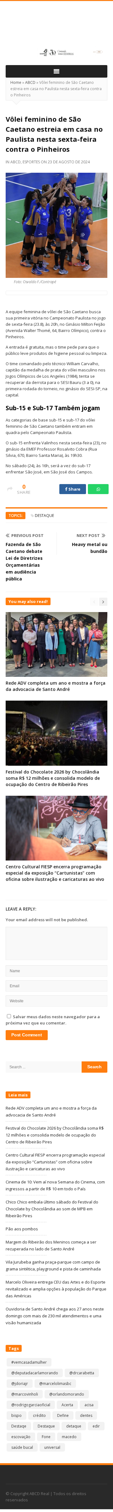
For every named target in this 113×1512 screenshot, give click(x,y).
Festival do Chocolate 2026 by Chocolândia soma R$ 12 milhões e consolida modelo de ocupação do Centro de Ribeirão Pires (53, 778)
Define (63, 1415)
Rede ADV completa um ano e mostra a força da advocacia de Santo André (55, 686)
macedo (69, 1436)
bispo (16, 1415)
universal (52, 1447)
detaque (73, 1426)
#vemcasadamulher (29, 1362)
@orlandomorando (66, 1394)
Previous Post (27, 535)
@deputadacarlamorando (34, 1373)
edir (96, 1426)
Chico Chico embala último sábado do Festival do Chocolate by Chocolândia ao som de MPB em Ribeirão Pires (52, 1208)
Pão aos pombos (22, 1229)
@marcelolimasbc (55, 1383)
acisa (89, 1404)
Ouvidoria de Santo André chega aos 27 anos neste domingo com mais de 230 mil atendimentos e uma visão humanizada (55, 1316)
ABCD (30, 82)
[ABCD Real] (56, 26)
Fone (46, 1436)
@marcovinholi (24, 1394)
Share (74, 489)
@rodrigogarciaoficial (30, 1404)
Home (15, 82)
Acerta (67, 1404)
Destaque (44, 515)
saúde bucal (22, 1447)
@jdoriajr (19, 1383)
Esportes (31, 162)
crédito (39, 1415)
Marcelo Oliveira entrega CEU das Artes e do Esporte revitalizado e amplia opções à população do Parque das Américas (56, 1289)
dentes (86, 1415)
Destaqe (18, 1426)
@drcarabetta (81, 1373)
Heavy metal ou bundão (89, 547)
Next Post (88, 535)
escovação (20, 1436)
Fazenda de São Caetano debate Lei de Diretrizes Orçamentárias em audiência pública (24, 561)
